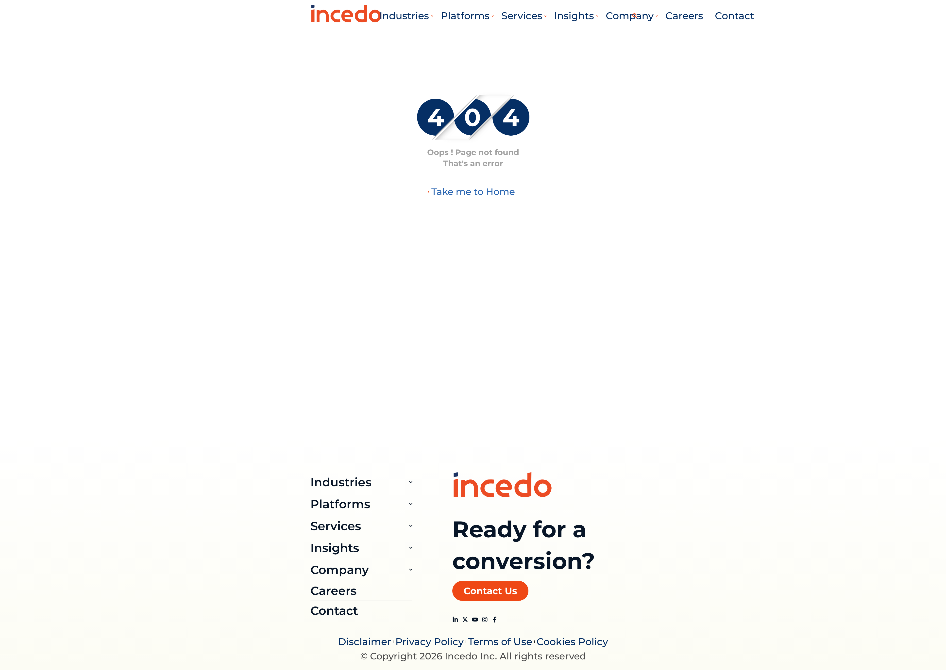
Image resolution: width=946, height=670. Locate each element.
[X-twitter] (465, 619)
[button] (634, 15)
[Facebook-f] (495, 619)
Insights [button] (574, 16)
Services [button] (521, 16)
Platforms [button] (465, 16)
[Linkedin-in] (455, 619)
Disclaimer (364, 641)
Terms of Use (500, 641)
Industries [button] (404, 16)
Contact (734, 16)
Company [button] (630, 16)
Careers (684, 16)
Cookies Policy (572, 641)
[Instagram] (485, 619)
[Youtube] (475, 619)
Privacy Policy (429, 641)
